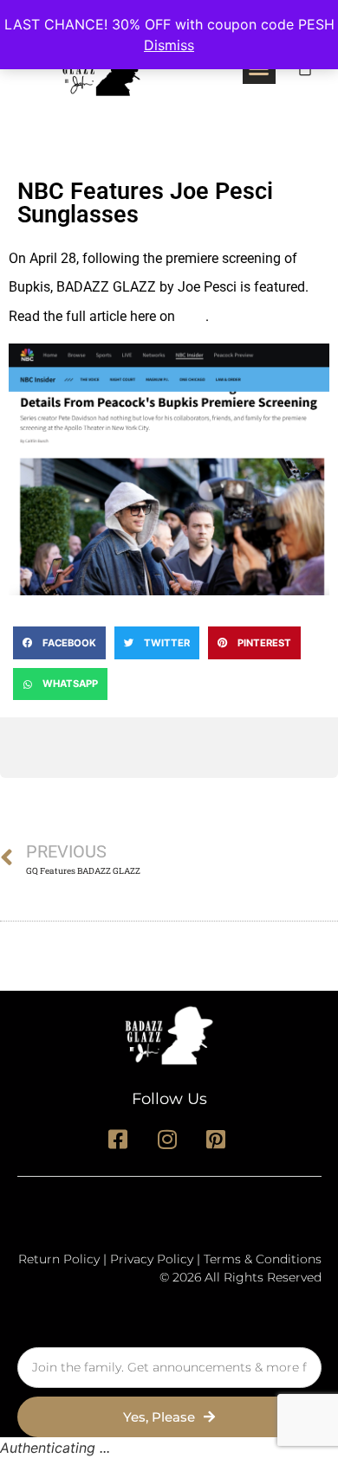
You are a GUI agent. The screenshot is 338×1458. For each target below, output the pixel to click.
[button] (59, 642)
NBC (192, 316)
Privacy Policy (151, 1259)
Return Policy (59, 1259)
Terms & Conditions (263, 1259)
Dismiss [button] (169, 45)
